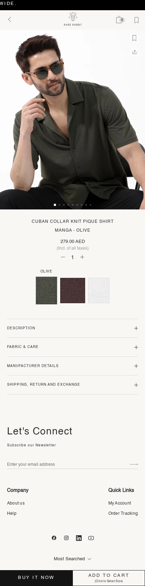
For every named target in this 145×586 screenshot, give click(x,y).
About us (16, 503)
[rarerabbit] (72, 19)
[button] (55, 205)
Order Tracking (123, 514)
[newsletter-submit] (134, 464)
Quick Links (121, 490)
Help (12, 514)
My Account (119, 503)
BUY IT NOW (36, 577)
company (18, 490)
